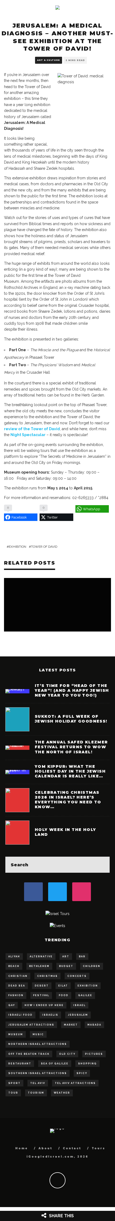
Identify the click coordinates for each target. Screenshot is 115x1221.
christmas (47, 976)
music (38, 1034)
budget (66, 966)
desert (42, 985)
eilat (63, 985)
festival (41, 995)
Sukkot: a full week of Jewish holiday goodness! (71, 719)
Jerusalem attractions (31, 1024)
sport (14, 1083)
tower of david (44, 547)
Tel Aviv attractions (75, 1083)
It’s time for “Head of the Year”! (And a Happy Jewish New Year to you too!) (72, 690)
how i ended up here (44, 1005)
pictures (94, 1054)
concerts (77, 976)
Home (21, 1148)
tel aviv (37, 1083)
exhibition (17, 547)
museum (15, 1034)
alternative (41, 956)
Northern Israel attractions (37, 1044)
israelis (50, 1015)
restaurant (19, 1063)
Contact (72, 1148)
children (91, 966)
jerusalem (78, 1015)
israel (79, 1005)
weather (62, 1092)
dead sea (16, 985)
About (45, 1148)
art (65, 956)
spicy (81, 1073)
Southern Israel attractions (37, 1073)
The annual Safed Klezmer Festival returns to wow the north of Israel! (71, 747)
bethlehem (39, 966)
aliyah (14, 956)
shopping (87, 1063)
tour (13, 1092)
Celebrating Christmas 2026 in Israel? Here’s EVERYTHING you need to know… (68, 800)
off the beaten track (28, 1054)
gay (11, 1005)
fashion (16, 995)
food (63, 995)
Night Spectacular (27, 435)
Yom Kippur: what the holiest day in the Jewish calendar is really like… (70, 771)
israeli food (20, 1015)
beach (14, 966)
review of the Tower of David (32, 429)
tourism (36, 1092)
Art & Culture (48, 60)
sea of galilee (54, 1063)
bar (82, 956)
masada (94, 1024)
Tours (98, 1148)
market (71, 1024)
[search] (102, 865)
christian (18, 976)
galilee (85, 995)
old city (67, 1054)
